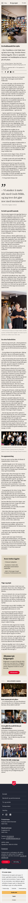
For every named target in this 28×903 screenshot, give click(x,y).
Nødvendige (6, 888)
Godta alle (14, 892)
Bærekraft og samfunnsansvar (11, 798)
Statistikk (14, 888)
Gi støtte (5, 862)
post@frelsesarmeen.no (13, 838)
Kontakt (4, 794)
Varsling (4, 810)
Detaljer (14, 900)
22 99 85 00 (10, 836)
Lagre (14, 896)
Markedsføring (22, 888)
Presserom (4, 848)
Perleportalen (6, 806)
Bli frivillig (16, 862)
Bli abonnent (14, 672)
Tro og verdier (6, 802)
